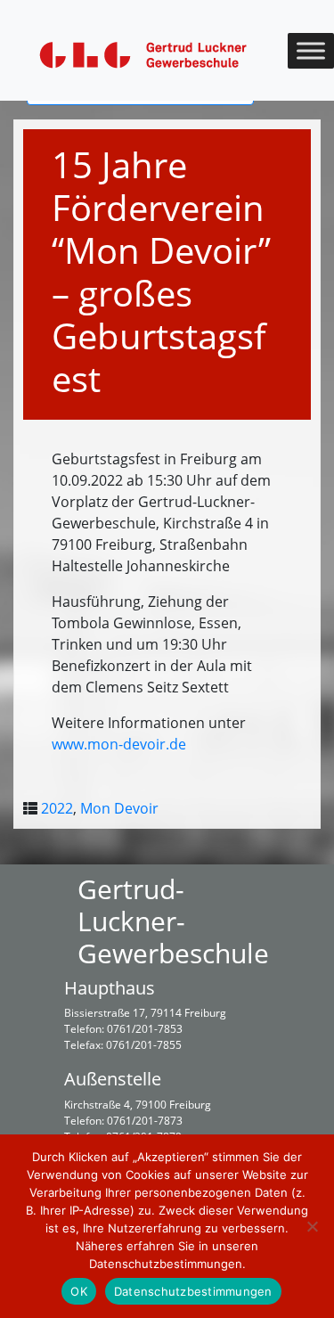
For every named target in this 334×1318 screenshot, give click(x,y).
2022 (57, 808)
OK (78, 1291)
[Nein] (312, 1226)
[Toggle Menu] (311, 50)
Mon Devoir (119, 808)
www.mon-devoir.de (119, 744)
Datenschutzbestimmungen (193, 1291)
